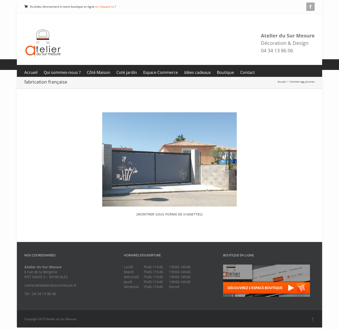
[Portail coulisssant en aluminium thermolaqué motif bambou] (169, 159)
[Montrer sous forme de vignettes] (169, 214)
